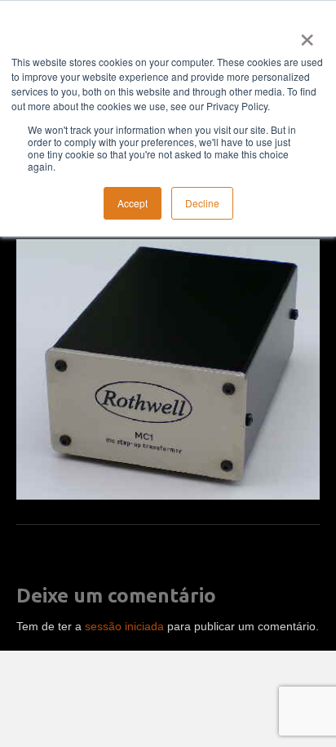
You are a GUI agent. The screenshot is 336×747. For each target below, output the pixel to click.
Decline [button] (202, 203)
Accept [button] (132, 203)
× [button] (304, 34)
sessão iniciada (124, 626)
